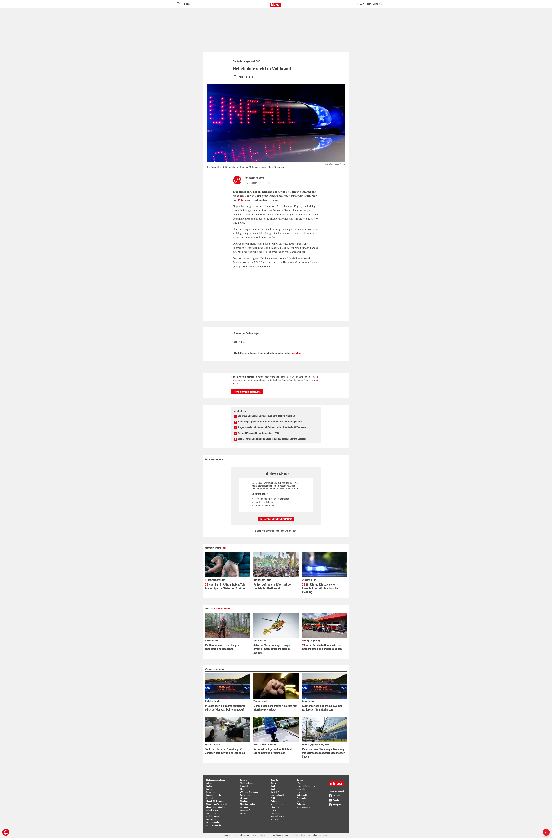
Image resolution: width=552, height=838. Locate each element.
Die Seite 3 (275, 792)
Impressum (228, 835)
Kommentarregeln (213, 795)
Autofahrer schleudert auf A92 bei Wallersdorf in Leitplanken (322, 707)
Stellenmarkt (302, 795)
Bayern (273, 783)
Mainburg (244, 801)
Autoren (209, 783)
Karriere (209, 789)
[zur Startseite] (337, 782)
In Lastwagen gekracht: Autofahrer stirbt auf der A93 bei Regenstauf (270, 421)
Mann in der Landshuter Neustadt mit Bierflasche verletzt (275, 707)
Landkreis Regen (222, 608)
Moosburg (244, 807)
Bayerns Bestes (212, 819)
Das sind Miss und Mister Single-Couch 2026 (258, 433)
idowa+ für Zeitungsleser (306, 786)
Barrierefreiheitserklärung (295, 835)
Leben (273, 810)
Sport (273, 789)
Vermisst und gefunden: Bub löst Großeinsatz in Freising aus (272, 751)
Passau (243, 813)
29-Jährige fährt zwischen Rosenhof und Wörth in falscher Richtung (320, 588)
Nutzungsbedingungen (262, 835)
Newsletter (210, 792)
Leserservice (302, 792)
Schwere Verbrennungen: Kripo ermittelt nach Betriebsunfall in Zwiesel (271, 648)
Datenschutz (240, 835)
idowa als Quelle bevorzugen (247, 391)
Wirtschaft (275, 807)
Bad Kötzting (245, 795)
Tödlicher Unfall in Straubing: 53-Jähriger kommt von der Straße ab (225, 751)
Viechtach (244, 798)
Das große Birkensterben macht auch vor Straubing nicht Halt (266, 416)
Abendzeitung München (215, 807)
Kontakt (209, 786)
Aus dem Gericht (277, 795)
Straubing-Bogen (246, 783)
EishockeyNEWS (212, 810)
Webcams (301, 804)
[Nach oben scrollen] (546, 832)
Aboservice (301, 789)
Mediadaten (278, 835)
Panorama (275, 813)
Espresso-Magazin (213, 825)
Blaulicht (274, 786)
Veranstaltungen (303, 807)
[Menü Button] (172, 4)
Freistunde (275, 801)
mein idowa (296, 353)
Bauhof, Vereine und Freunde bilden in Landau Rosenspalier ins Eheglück (272, 439)
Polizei (186, 4)
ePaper (299, 783)
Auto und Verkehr (277, 816)
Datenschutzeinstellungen (318, 835)
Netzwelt (274, 819)
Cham (242, 789)
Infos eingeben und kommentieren (276, 518)
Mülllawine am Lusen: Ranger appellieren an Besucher (222, 647)
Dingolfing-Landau (247, 804)
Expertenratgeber (213, 822)
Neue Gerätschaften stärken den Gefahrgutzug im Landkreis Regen (322, 647)
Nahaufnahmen (277, 804)
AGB (249, 835)
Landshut (244, 786)
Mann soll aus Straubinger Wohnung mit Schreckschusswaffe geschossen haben (323, 752)
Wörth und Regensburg (249, 792)
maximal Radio (212, 813)
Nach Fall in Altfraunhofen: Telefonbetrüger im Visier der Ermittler (225, 586)
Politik (273, 798)
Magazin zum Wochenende (217, 804)
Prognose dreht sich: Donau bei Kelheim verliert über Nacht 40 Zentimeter (272, 427)
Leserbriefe (210, 798)
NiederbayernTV (212, 816)
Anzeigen (300, 801)
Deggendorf (245, 810)
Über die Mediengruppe (215, 801)
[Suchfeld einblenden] (178, 4)
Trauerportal (301, 798)
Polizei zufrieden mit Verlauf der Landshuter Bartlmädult (272, 586)
